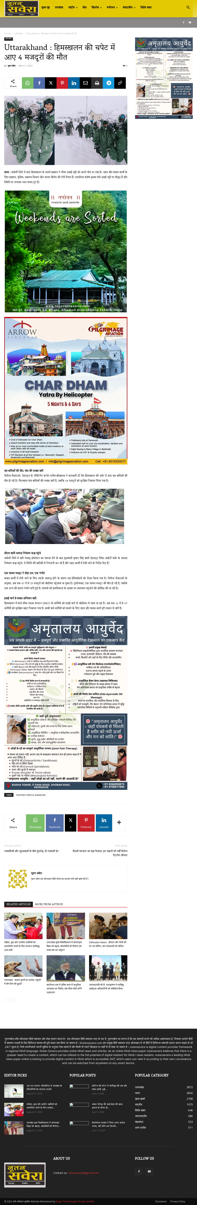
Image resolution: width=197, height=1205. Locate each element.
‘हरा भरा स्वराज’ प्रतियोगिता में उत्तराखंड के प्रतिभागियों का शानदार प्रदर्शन (44, 1088)
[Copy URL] (120, 83)
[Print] (97, 83)
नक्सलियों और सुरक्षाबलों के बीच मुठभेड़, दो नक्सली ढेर (31, 851)
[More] (119, 823)
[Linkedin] (74, 83)
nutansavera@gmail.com (83, 1173)
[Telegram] (108, 83)
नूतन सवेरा (11, 65)
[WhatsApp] (27, 83)
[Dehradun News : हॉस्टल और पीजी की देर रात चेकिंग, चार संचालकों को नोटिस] (108, 926)
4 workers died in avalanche (31, 794)
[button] (188, 8)
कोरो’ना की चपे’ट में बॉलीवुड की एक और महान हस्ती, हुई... (109, 1088)
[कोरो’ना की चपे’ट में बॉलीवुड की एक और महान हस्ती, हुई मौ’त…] (79, 1089)
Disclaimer (161, 1201)
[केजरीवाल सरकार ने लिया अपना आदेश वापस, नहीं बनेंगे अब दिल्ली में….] (79, 1126)
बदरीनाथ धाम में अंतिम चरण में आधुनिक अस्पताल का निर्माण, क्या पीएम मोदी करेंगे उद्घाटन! (64, 988)
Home (7, 33)
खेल (85, 7)
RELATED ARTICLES (19, 904)
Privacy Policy (177, 1201)
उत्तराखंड (59, 7)
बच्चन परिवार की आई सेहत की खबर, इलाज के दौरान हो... (107, 1106)
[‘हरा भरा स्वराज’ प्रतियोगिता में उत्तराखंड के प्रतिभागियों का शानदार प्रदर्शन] (13, 1091)
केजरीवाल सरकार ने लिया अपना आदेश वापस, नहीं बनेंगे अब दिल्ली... (108, 1125)
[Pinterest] (62, 83)
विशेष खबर (146, 7)
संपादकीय (128, 7)
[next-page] (12, 1000)
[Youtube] (190, 22)
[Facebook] (183, 22)
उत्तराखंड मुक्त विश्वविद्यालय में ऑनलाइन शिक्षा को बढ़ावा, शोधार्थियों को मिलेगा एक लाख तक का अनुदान (64, 946)
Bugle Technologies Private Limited (75, 1201)
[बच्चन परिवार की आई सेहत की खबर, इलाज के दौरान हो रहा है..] (79, 1108)
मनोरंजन (111, 7)
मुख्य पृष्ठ (45, 7)
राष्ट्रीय (71, 7)
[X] (51, 83)
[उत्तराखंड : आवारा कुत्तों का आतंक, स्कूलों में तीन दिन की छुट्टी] (23, 966)
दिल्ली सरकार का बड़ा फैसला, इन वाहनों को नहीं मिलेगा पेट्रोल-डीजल (100, 853)
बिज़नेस (95, 7)
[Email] (85, 83)
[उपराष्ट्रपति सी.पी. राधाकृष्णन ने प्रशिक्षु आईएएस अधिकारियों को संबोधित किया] (108, 968)
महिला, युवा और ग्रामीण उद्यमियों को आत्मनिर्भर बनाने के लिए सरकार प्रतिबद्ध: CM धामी (22, 946)
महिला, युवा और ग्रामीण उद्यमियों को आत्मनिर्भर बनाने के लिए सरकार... (42, 1106)
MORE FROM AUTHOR (49, 904)
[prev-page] (6, 1000)
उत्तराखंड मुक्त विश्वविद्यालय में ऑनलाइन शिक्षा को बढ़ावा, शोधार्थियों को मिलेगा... (43, 1125)
